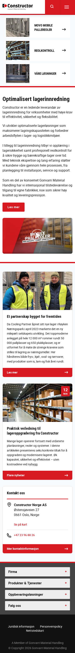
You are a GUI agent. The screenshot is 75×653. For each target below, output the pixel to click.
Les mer (14, 207)
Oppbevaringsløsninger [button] (25, 594)
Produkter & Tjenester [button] (25, 583)
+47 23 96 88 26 (24, 535)
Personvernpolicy (51, 626)
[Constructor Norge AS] (18, 7)
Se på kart (20, 524)
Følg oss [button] (14, 605)
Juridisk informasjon (21, 626)
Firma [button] (12, 571)
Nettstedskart (35, 631)
